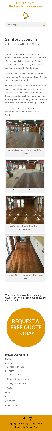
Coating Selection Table (18, 379)
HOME (8, 359)
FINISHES (9, 371)
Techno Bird (32, 427)
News (38, 44)
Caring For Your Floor (16, 383)
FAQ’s (8, 396)
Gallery (10, 388)
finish (42, 102)
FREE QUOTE (11, 405)
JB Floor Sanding (15, 44)
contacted (27, 54)
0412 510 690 (27, 3)
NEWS (8, 392)
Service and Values (15, 366)
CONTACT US (11, 401)
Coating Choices (14, 374)
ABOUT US (10, 363)
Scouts (12, 68)
